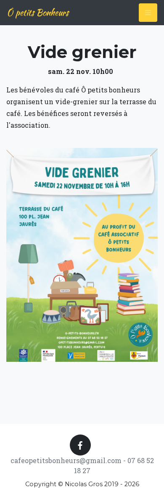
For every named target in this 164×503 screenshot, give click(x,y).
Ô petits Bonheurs (38, 12)
